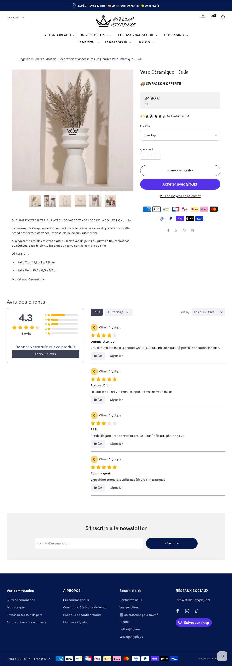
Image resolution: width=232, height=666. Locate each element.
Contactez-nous (130, 600)
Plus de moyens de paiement (180, 196)
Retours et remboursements (26, 622)
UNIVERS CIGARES (93, 35)
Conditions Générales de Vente (84, 607)
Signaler (116, 356)
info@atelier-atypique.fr (193, 600)
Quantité (146, 149)
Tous (96, 312)
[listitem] (116, 5)
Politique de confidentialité (82, 615)
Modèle (145, 125)
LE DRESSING (174, 35)
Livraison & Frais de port (24, 615)
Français (13, 17)
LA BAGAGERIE (116, 42)
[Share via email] (192, 230)
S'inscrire (172, 543)
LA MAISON (86, 42)
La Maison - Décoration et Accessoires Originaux (75, 59)
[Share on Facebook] (168, 230)
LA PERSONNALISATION (135, 35)
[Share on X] (176, 230)
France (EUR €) (17, 659)
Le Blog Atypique (131, 637)
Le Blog (144, 42)
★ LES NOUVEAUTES (59, 35)
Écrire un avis (45, 354)
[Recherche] (223, 17)
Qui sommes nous (76, 600)
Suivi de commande (21, 600)
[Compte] (203, 17)
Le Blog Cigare (129, 629)
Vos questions (129, 607)
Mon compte (16, 607)
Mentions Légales (75, 622)
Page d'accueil (29, 59)
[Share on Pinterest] (184, 230)
